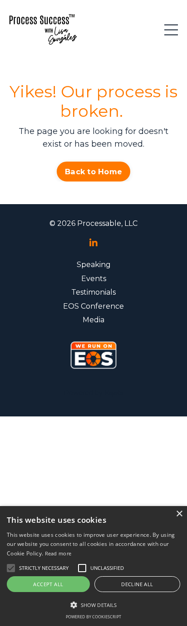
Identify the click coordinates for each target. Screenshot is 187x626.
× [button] (179, 514)
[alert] (93, 566)
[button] (93, 604)
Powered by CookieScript (93, 617)
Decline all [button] (137, 584)
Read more (58, 553)
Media (93, 319)
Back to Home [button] (93, 171)
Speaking (94, 264)
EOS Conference (93, 306)
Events (93, 278)
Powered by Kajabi (93, 393)
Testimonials (93, 292)
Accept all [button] (48, 584)
